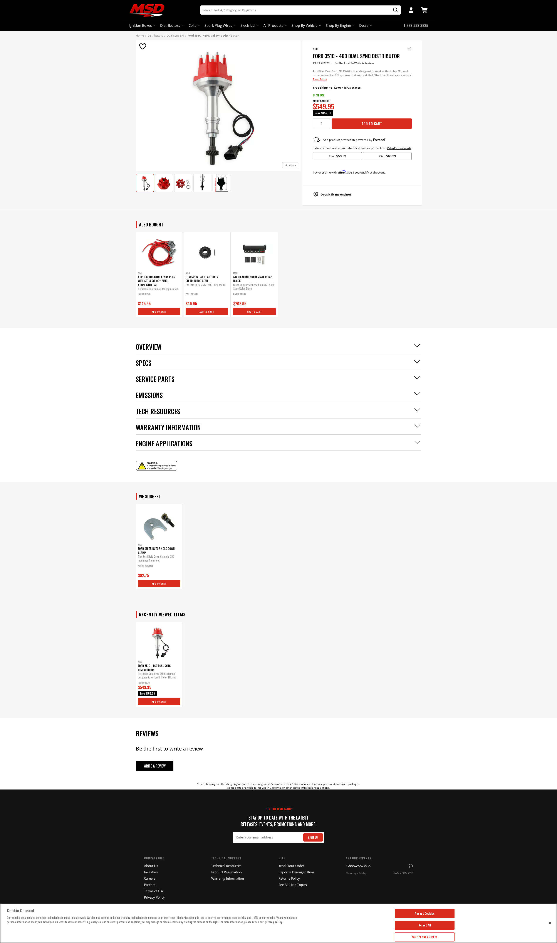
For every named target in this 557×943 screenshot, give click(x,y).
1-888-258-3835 (358, 866)
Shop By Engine (338, 25)
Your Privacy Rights (424, 937)
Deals (363, 25)
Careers (149, 878)
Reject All (424, 925)
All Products (273, 25)
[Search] (394, 10)
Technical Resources (226, 866)
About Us (151, 866)
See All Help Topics (292, 884)
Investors (151, 872)
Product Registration (226, 872)
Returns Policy (289, 878)
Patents (149, 884)
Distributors (170, 25)
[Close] (550, 923)
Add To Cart (372, 123)
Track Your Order (291, 866)
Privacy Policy (154, 897)
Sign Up (313, 837)
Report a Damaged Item (296, 872)
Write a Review (155, 766)
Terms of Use (154, 891)
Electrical (247, 25)
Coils (192, 25)
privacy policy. (274, 922)
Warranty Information (227, 878)
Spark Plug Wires (218, 25)
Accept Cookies (425, 913)
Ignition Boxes (140, 25)
